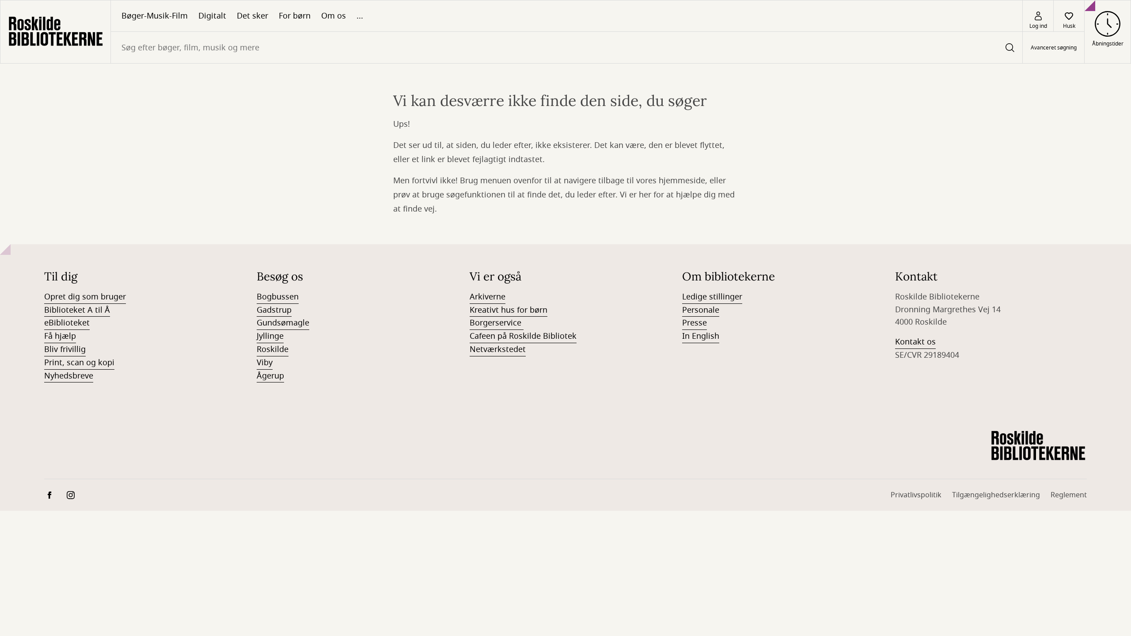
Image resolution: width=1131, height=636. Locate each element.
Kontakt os (915, 342)
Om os (333, 16)
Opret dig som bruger (85, 297)
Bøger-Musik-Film (154, 16)
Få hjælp (60, 336)
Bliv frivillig (65, 349)
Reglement (1069, 495)
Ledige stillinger (712, 297)
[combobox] (566, 47)
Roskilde (272, 349)
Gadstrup (274, 310)
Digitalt (212, 16)
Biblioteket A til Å (77, 310)
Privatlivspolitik (916, 495)
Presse (694, 323)
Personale (700, 310)
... (360, 16)
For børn (295, 16)
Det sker (252, 16)
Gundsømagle (283, 323)
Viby (265, 362)
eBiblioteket (67, 323)
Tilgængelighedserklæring (996, 495)
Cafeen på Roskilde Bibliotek (523, 336)
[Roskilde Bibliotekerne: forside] (55, 31)
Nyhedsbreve (68, 376)
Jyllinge (270, 336)
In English (700, 336)
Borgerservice (497, 323)
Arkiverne (487, 297)
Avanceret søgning (1054, 48)
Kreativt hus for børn (508, 310)
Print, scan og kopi (79, 362)
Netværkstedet (498, 349)
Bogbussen (278, 297)
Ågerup (270, 376)
